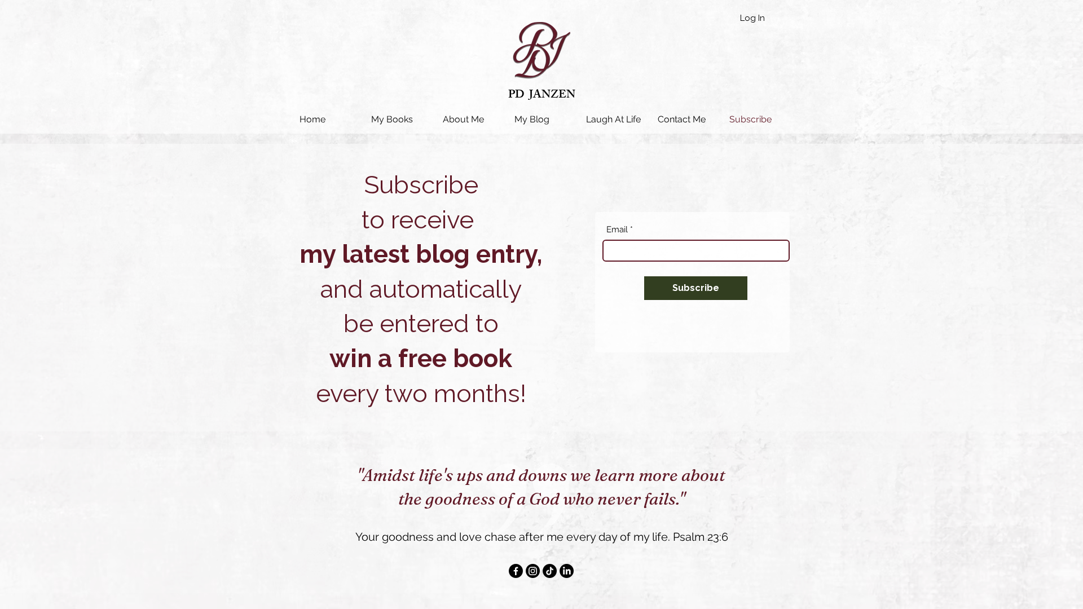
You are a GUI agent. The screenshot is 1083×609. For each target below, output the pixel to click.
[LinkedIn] (567, 571)
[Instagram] (533, 571)
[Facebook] (516, 571)
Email (617, 230)
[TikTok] (550, 571)
